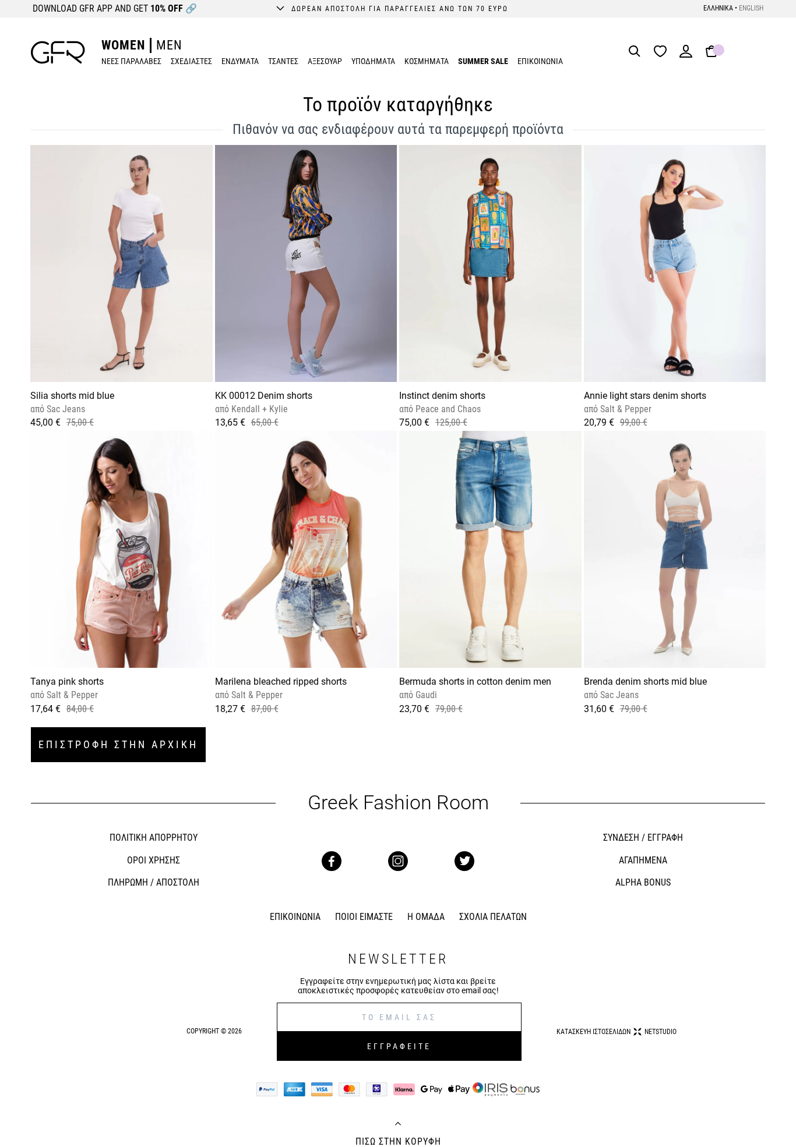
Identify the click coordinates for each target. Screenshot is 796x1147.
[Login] (686, 55)
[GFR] (58, 52)
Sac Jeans (64, 409)
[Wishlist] (663, 52)
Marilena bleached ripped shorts (281, 681)
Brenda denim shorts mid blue (645, 681)
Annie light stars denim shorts (645, 395)
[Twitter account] (464, 861)
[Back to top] (398, 1125)
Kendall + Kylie (258, 409)
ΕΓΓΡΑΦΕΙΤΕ (399, 1046)
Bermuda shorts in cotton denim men (475, 681)
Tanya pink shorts (67, 681)
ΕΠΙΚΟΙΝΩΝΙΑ (540, 61)
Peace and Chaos (447, 409)
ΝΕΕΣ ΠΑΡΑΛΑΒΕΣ (131, 61)
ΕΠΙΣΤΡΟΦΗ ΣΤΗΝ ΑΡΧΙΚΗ (118, 744)
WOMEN (123, 45)
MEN (169, 45)
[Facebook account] (331, 861)
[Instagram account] (398, 861)
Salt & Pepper (624, 409)
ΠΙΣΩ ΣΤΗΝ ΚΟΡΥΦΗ (398, 1142)
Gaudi (425, 694)
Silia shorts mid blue (72, 395)
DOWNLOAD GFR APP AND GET (115, 8)
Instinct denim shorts (442, 395)
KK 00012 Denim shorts (263, 395)
